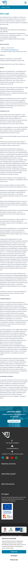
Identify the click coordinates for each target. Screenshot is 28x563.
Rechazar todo (14, 559)
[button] (14, 467)
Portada (3, 7)
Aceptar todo (14, 551)
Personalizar (14, 555)
